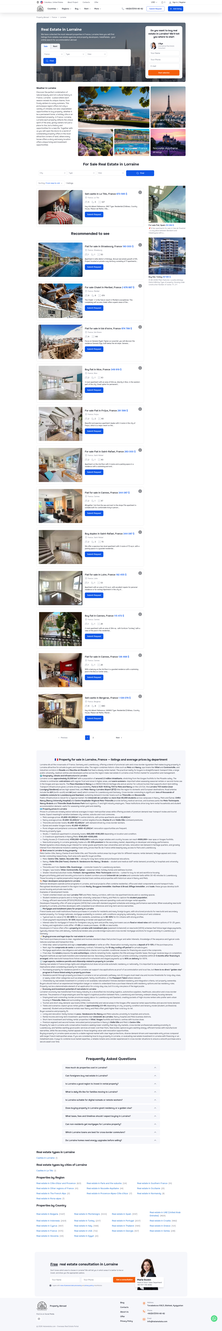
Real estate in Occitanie (149, 1188)
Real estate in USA (83, 1231)
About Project (73, 2)
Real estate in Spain (122, 1214)
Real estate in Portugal (123, 1220)
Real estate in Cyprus (47, 1226)
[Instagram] (39, 1318)
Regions (65, 9)
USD (153, 2)
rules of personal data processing (71, 1285)
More (96, 9)
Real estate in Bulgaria (47, 1214)
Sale (46, 46)
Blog (122, 1302)
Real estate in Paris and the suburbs (104, 1183)
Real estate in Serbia (160, 1231)
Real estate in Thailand (123, 1226)
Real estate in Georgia (123, 1231)
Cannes (97, 496)
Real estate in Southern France (152, 1183)
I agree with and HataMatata (77, 1285)
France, (91, 198)
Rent (86, 9)
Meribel (96, 291)
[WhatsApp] (214, 1318)
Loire (96, 578)
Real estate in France (47, 1231)
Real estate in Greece (160, 1226)
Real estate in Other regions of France (55, 1188)
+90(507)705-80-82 (156, 1313)
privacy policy (89, 1285)
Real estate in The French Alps (51, 1193)
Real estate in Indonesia (48, 1220)
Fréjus (96, 414)
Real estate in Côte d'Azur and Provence (56, 1183)
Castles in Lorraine (45, 1158)
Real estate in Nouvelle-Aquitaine (103, 1188)
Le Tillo (96, 198)
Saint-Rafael (98, 455)
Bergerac (97, 702)
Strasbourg (98, 250)
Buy (76, 9)
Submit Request (155, 9)
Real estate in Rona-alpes (49, 1198)
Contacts (86, 2)
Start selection (164, 73)
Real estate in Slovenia (47, 1236)
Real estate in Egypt (84, 1236)
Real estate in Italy (83, 1226)
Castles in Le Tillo (45, 1170)
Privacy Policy (126, 1321)
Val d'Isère (98, 332)
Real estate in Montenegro (87, 1214)
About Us (124, 1312)
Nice (95, 373)
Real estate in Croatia (160, 1220)
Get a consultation (124, 1279)
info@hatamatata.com (157, 1321)
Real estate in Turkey (84, 1220)
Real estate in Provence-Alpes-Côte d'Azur (108, 1193)
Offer (96, 2)
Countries (52, 9)
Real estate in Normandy (149, 1193)
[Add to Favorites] (140, 192)
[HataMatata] (42, 1306)
